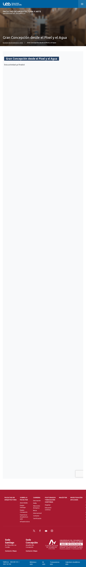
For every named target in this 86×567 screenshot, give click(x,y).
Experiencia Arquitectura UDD (24, 517)
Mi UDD (43, 563)
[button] (82, 4)
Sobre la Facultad (24, 499)
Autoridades (24, 503)
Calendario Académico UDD (72, 563)
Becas (35, 510)
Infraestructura (25, 521)
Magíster (48, 505)
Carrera (36, 497)
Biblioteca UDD (33, 563)
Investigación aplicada (76, 499)
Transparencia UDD (54, 563)
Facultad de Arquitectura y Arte (22, 12)
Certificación (37, 518)
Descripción (37, 500)
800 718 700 (7, 564)
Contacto (36, 515)
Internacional (37, 513)
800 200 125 (14, 562)
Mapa (15, 551)
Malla (35, 503)
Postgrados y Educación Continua (50, 500)
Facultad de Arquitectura (10, 499)
